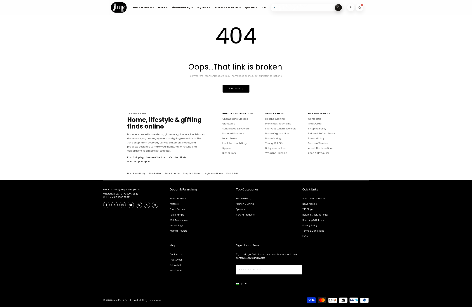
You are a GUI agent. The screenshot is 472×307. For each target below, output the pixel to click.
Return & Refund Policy (321, 133)
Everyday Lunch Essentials (280, 128)
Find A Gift (232, 173)
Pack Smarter (172, 173)
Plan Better (155, 173)
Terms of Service (318, 143)
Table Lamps (177, 214)
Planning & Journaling (278, 123)
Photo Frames (177, 209)
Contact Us (314, 119)
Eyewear (240, 209)
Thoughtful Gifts (274, 143)
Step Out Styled (192, 173)
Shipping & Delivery (313, 220)
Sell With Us (176, 265)
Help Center (176, 270)
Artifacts (174, 203)
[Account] (351, 7)
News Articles (309, 203)
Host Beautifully (136, 173)
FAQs (305, 236)
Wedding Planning (276, 153)
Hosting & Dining (275, 119)
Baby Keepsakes (275, 148)
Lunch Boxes (229, 138)
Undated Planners (233, 133)
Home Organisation (277, 133)
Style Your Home (213, 173)
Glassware (228, 123)
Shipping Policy (317, 128)
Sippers (227, 148)
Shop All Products (318, 153)
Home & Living (243, 198)
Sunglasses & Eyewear (236, 128)
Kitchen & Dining (245, 203)
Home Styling (273, 138)
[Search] (338, 7)
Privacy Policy (316, 138)
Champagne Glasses (235, 119)
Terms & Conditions (313, 230)
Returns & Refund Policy (315, 214)
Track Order (315, 123)
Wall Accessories (179, 220)
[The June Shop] (119, 7)
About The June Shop (321, 148)
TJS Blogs (307, 209)
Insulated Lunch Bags (234, 143)
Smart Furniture (178, 198)
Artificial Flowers (178, 230)
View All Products (245, 214)
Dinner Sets (229, 153)
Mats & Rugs (176, 225)
